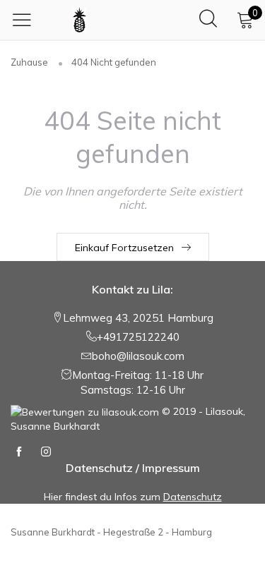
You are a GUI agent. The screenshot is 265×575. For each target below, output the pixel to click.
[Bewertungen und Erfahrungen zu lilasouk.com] (85, 411)
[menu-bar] (25, 19)
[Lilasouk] (79, 19)
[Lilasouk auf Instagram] (45, 452)
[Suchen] (208, 19)
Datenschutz (192, 496)
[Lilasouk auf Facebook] (19, 452)
